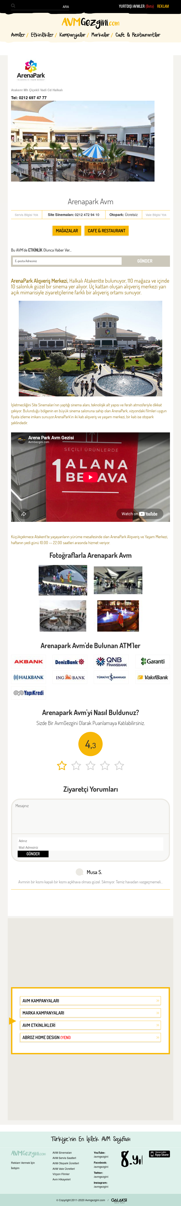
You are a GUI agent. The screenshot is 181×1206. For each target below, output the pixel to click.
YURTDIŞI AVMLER (136, 6)
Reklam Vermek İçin (23, 1162)
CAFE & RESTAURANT (106, 230)
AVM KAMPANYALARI (41, 1000)
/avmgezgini (101, 1156)
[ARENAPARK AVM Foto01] (118, 615)
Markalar (101, 35)
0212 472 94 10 (87, 214)
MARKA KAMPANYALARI (43, 1013)
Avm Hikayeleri (62, 1179)
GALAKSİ (119, 1200)
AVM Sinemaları (62, 1152)
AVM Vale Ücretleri (64, 1168)
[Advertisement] (90, 950)
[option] (90, 600)
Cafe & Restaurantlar (138, 35)
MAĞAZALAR (67, 230)
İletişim (15, 1168)
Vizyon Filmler (61, 1174)
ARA (66, 6)
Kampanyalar (73, 35)
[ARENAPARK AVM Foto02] (63, 615)
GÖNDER (144, 261)
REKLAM (163, 6)
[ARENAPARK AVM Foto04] (63, 580)
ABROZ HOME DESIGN (47, 1037)
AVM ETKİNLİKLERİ (39, 1025)
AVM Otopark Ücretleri (66, 1163)
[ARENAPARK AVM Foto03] (118, 580)
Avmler (18, 35)
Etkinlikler (42, 35)
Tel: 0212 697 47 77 (29, 97)
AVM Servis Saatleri (64, 1158)
